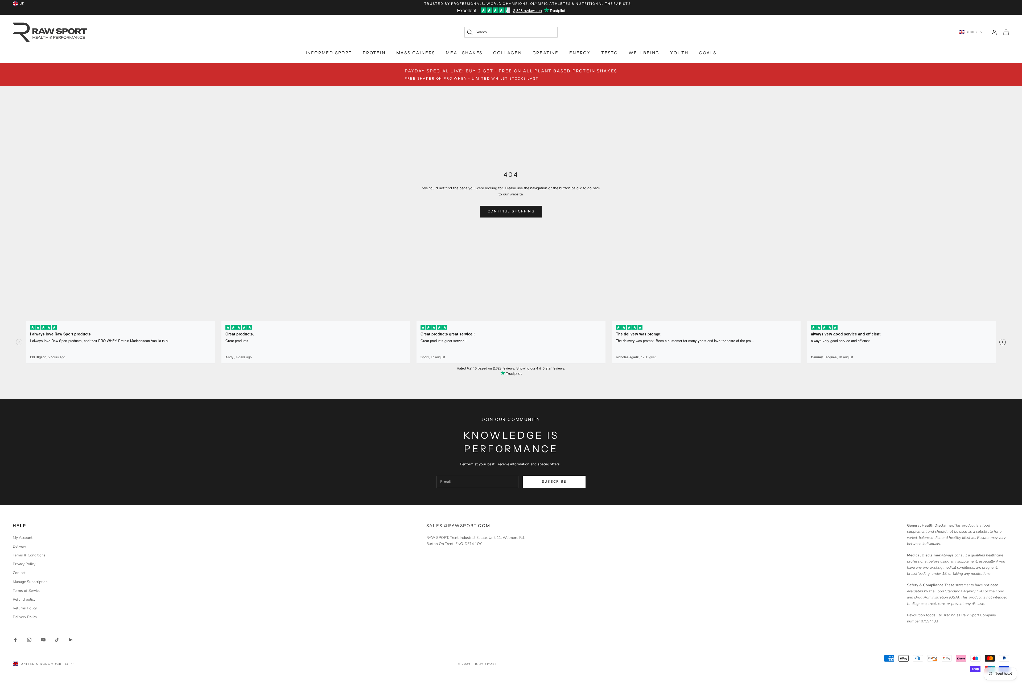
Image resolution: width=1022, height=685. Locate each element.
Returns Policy (25, 608)
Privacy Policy (24, 564)
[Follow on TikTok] (57, 639)
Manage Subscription (30, 581)
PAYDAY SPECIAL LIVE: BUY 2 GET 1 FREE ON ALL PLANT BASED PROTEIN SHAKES (511, 74)
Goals (707, 52)
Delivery (19, 546)
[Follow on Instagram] (29, 639)
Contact (19, 572)
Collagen (507, 52)
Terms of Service (26, 590)
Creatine (546, 52)
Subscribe (554, 481)
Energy (580, 52)
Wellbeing (644, 52)
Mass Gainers (415, 52)
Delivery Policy (25, 617)
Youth (679, 52)
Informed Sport (329, 52)
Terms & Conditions (29, 555)
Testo (609, 52)
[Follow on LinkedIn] (70, 639)
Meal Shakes (464, 52)
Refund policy (24, 599)
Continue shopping (511, 211)
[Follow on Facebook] (15, 639)
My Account (22, 537)
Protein (374, 52)
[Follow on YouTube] (43, 639)
